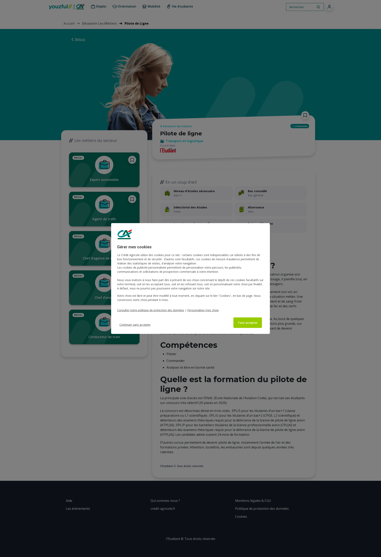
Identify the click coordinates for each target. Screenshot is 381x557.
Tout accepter (248, 323)
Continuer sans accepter (135, 325)
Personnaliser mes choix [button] (203, 310)
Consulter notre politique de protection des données (150, 310)
